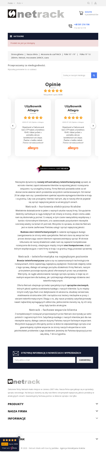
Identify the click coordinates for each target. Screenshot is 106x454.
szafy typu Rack (31, 292)
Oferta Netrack (24, 285)
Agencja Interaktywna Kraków (72, 448)
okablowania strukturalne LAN (31, 295)
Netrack (61, 188)
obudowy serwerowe (79, 292)
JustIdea (55, 448)
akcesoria (63, 292)
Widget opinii (6, 448)
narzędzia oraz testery (58, 295)
